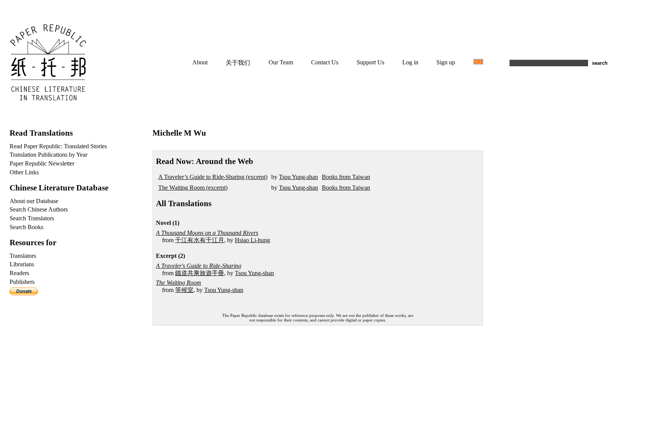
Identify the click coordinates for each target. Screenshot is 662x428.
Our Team (281, 62)
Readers (19, 273)
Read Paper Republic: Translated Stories (58, 146)
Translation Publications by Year (48, 154)
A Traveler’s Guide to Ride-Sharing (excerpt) (212, 177)
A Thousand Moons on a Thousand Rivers (207, 233)
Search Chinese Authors (39, 209)
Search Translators (32, 218)
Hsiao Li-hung (252, 240)
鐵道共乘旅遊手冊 (199, 273)
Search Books (26, 227)
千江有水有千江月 (199, 240)
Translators (23, 256)
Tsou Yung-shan (298, 177)
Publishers (22, 282)
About (200, 62)
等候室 (184, 290)
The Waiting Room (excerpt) (193, 187)
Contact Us (324, 62)
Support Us (370, 62)
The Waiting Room (178, 282)
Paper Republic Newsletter (42, 163)
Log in (410, 62)
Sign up (445, 62)
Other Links (24, 172)
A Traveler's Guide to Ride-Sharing (198, 265)
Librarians (22, 264)
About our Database (34, 201)
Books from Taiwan (346, 177)
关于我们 (238, 62)
